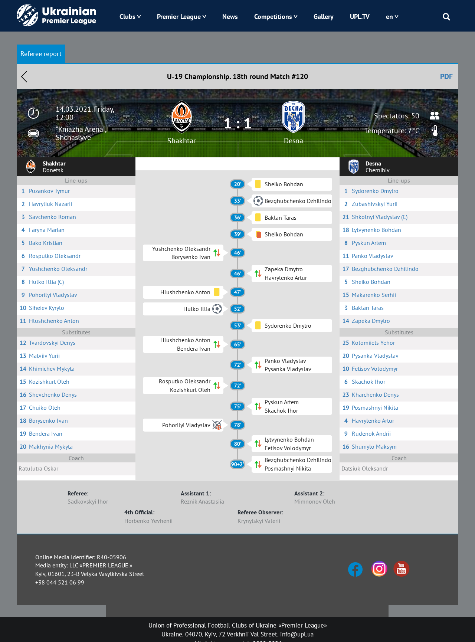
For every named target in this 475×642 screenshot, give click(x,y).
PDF (446, 76)
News (230, 16)
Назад (24, 76)
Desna (293, 140)
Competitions (273, 16)
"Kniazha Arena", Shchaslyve (81, 133)
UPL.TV (360, 16)
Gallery (324, 16)
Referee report (41, 53)
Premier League (179, 16)
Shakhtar (181, 140)
